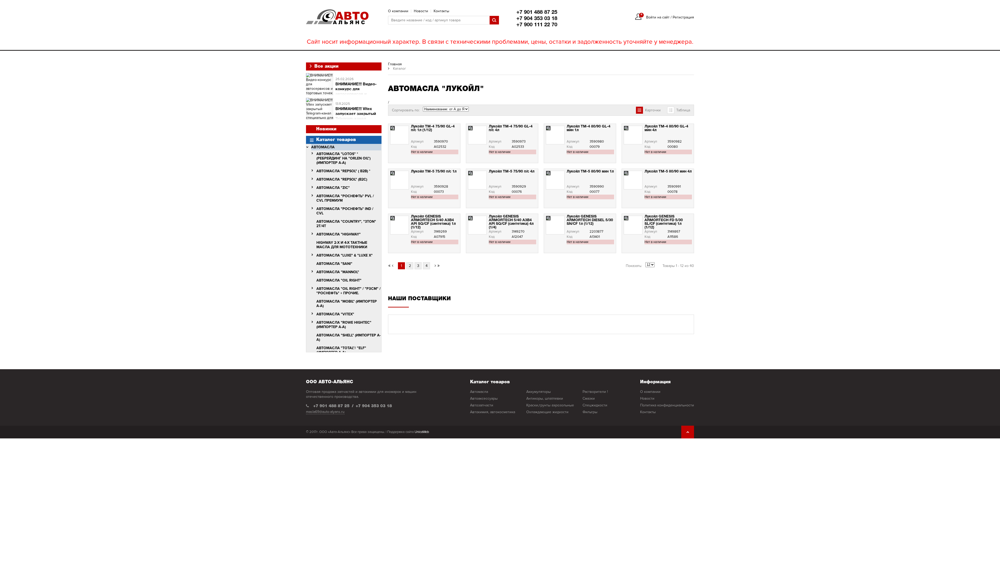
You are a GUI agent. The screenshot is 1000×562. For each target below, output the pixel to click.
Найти (494, 20)
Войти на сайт (658, 17)
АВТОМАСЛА (323, 147)
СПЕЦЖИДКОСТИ (595, 405)
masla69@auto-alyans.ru (325, 412)
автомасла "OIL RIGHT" (338, 280)
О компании (398, 11)
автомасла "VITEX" (335, 314)
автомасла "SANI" (334, 263)
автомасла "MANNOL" (337, 272)
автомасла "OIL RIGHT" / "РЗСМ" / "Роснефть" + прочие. (348, 290)
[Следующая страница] (434, 266)
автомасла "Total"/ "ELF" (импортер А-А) (341, 350)
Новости (421, 11)
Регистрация (683, 17)
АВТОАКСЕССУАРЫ (484, 398)
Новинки (326, 129)
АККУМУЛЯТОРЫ (538, 391)
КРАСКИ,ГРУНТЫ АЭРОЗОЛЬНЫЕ (550, 405)
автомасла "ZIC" (333, 188)
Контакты (441, 11)
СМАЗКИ (589, 398)
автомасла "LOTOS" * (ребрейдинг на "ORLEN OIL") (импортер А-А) (343, 158)
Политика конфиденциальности (667, 405)
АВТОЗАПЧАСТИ (481, 405)
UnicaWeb (422, 432)
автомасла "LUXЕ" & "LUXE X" (344, 255)
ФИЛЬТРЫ (590, 412)
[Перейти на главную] (337, 16)
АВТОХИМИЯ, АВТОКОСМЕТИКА (492, 412)
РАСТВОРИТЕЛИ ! (595, 391)
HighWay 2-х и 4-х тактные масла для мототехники (341, 244)
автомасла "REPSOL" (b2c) (341, 179)
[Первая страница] (439, 266)
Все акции (326, 66)
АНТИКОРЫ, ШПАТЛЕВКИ (544, 398)
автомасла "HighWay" (338, 234)
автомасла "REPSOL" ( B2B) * (343, 171)
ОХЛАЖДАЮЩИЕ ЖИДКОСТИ (547, 412)
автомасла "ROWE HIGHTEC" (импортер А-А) (343, 324)
